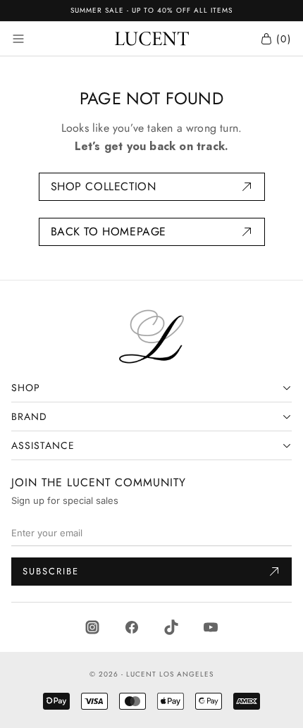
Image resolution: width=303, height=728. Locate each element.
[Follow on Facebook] (131, 626)
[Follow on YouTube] (210, 626)
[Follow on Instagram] (92, 626)
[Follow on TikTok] (171, 626)
